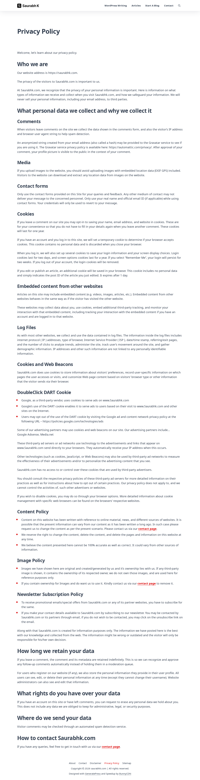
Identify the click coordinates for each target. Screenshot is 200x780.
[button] (179, 5)
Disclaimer (95, 763)
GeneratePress (93, 773)
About (72, 763)
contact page (147, 529)
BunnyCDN (125, 773)
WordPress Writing (116, 5)
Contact (168, 5)
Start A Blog (152, 5)
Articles (136, 5)
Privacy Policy (111, 763)
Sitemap (126, 763)
